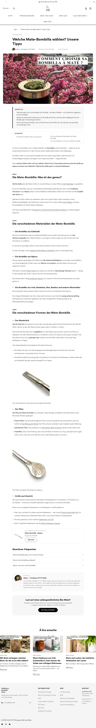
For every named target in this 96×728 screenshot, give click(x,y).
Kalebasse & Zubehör (45, 711)
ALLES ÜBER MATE (79, 16)
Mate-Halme (31, 271)
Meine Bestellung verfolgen (69, 701)
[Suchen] (13, 8)
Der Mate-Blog (17, 34)
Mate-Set (41, 708)
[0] (90, 8)
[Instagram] (6, 724)
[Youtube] (9, 724)
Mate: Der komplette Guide (47, 695)
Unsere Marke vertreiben (46, 701)
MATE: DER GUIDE (46, 16)
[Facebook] (2, 724)
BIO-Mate (41, 705)
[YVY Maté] (47, 8)
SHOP (10, 16)
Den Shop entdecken (48, 610)
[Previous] (6, 2)
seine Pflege (67, 202)
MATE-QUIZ (63, 16)
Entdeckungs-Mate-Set (69, 512)
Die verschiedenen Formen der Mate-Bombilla (65, 141)
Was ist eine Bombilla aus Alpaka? (24, 560)
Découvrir (31, 540)
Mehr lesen (3, 669)
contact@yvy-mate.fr (86, 702)
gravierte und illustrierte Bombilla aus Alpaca (50, 210)
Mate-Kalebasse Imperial (50, 523)
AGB (61, 695)
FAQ (39, 698)
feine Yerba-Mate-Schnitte (52, 428)
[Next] (90, 2)
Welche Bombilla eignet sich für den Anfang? (28, 555)
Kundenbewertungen (44, 692)
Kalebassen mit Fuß (46, 519)
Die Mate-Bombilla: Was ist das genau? (29, 137)
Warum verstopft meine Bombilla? (24, 565)
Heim (15, 29)
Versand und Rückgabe (67, 698)
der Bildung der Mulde (30, 424)
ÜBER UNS (47, 22)
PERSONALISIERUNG (27, 16)
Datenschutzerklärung (67, 705)
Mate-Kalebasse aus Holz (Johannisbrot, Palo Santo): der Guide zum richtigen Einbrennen (47, 660)
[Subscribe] (28, 703)
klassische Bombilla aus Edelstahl (42, 251)
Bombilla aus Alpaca (35, 278)
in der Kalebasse (68, 184)
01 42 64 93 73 (87, 699)
